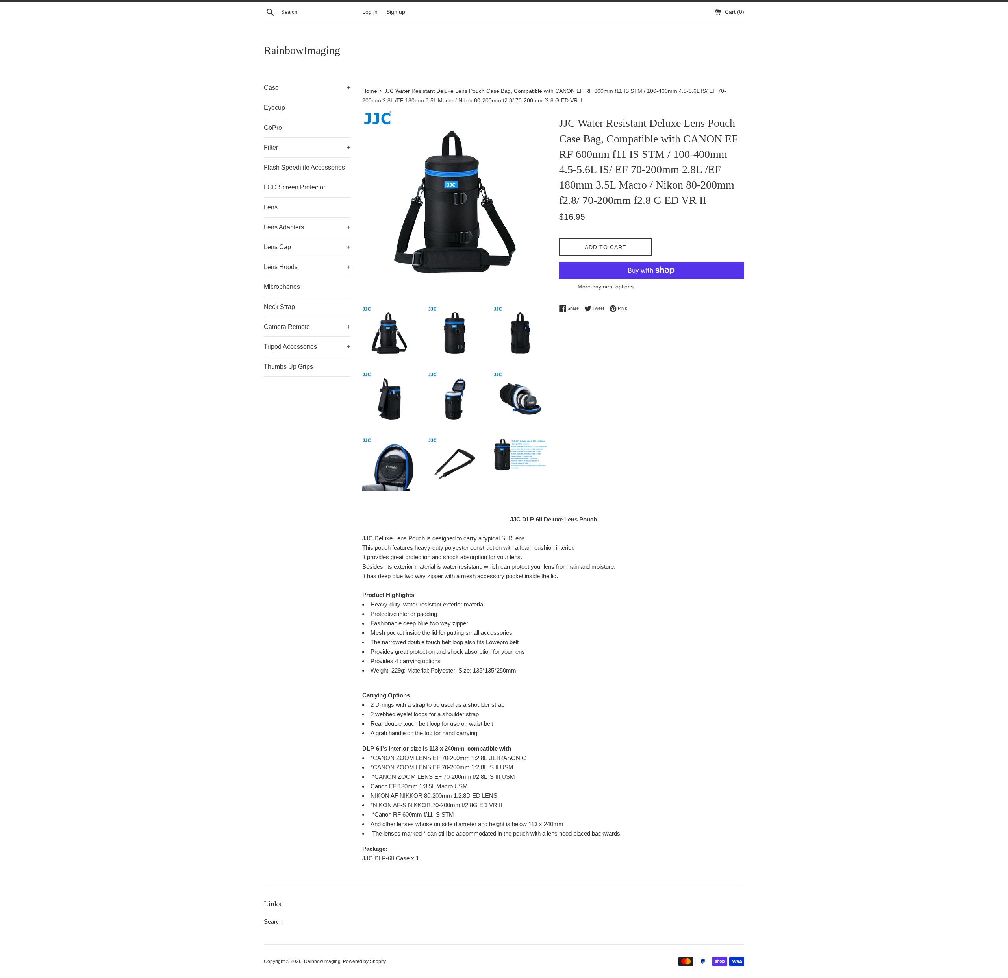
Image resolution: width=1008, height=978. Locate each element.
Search (273, 921)
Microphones (282, 286)
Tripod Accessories (307, 346)
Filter (307, 147)
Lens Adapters (307, 227)
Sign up (395, 12)
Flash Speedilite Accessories (304, 167)
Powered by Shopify (364, 961)
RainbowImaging (302, 50)
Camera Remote (307, 327)
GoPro (273, 127)
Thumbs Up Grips (288, 366)
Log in (370, 12)
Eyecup (274, 107)
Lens (271, 207)
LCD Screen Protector (294, 187)
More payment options (606, 286)
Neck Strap (279, 306)
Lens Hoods (307, 267)
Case (307, 87)
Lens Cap (307, 247)
